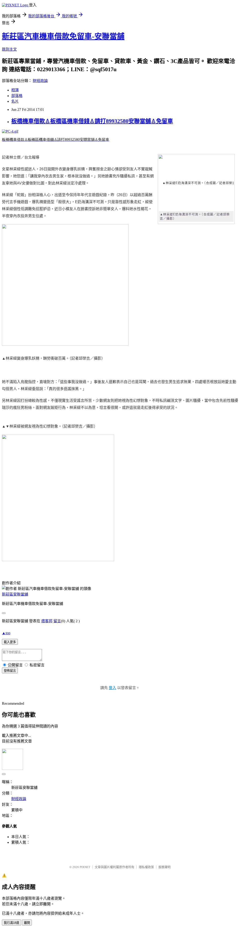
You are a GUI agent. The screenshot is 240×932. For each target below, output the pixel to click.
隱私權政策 (146, 867)
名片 (15, 101)
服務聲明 (164, 867)
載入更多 (10, 642)
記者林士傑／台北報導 (20, 157)
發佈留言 (10, 670)
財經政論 (40, 81)
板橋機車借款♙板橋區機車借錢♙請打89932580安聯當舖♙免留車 (92, 121)
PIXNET (85, 867)
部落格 (16, 96)
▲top (6, 633)
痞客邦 (46, 621)
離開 (27, 923)
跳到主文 (9, 49)
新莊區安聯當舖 (15, 594)
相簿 (15, 90)
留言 (57, 621)
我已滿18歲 (11, 923)
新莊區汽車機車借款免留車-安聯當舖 (63, 36)
